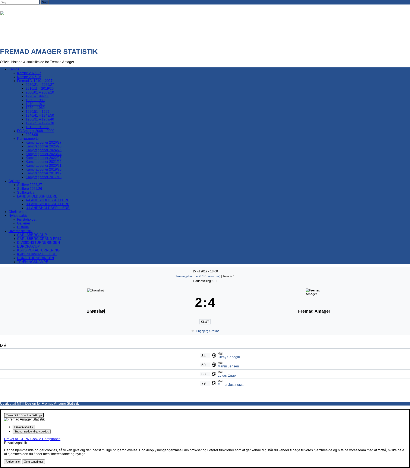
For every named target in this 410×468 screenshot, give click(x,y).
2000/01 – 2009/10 (40, 92)
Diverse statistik (20, 231)
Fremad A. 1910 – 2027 (35, 81)
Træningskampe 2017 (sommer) (198, 276)
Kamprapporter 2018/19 (44, 173)
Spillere (14, 181)
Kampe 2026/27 (29, 73)
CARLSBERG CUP (32, 235)
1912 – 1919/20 (37, 127)
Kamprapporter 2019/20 (44, 169)
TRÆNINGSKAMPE (32, 262)
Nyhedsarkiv (18, 215)
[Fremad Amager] (314, 302)
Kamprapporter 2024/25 (44, 150)
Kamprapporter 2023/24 (44, 154)
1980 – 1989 (35, 100)
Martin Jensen (228, 366)
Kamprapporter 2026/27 (44, 142)
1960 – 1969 (35, 108)
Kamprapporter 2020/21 (44, 165)
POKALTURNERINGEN (35, 258)
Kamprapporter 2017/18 (44, 177)
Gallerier (23, 223)
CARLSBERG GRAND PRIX (39, 239)
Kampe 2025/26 (29, 77)
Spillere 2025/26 (29, 188)
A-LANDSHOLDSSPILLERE (47, 200)
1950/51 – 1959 (37, 111)
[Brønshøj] (96, 302)
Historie (23, 227)
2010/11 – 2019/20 (40, 88)
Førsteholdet (26, 219)
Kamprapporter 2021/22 (44, 161)
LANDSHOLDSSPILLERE (37, 196)
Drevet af (32, 439)
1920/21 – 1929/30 (40, 123)
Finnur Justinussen (232, 384)
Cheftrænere (18, 212)
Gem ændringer (33, 461)
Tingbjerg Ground (208, 331)
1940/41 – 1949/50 (40, 115)
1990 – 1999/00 (37, 96)
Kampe (14, 69)
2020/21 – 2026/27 (40, 84)
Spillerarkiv (25, 192)
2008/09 (32, 135)
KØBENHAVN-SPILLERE (37, 254)
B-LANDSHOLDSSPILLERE (47, 204)
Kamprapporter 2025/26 (44, 146)
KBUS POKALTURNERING (38, 250)
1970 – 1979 (35, 104)
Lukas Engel (227, 375)
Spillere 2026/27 (29, 185)
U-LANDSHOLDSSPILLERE (48, 208)
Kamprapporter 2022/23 (44, 158)
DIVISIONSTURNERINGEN (38, 242)
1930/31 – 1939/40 (40, 119)
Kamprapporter (28, 138)
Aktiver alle (13, 461)
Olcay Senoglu (229, 357)
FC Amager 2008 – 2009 (35, 131)
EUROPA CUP (28, 246)
